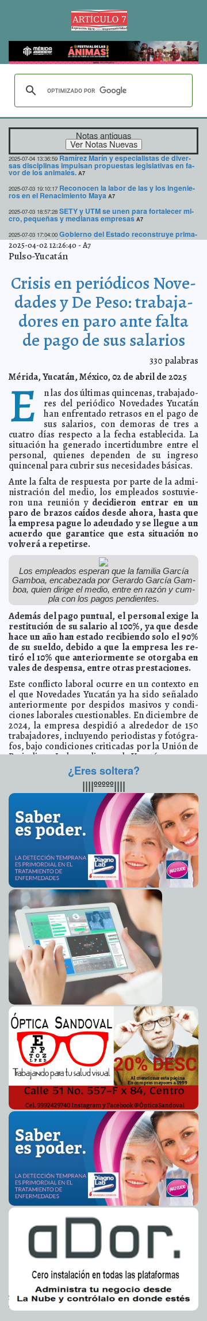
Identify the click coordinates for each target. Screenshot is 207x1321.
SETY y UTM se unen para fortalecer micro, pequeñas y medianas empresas (101, 215)
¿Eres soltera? (104, 770)
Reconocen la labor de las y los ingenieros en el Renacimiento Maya (102, 192)
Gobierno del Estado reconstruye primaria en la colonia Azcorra (103, 238)
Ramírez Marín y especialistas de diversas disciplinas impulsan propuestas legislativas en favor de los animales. (101, 165)
